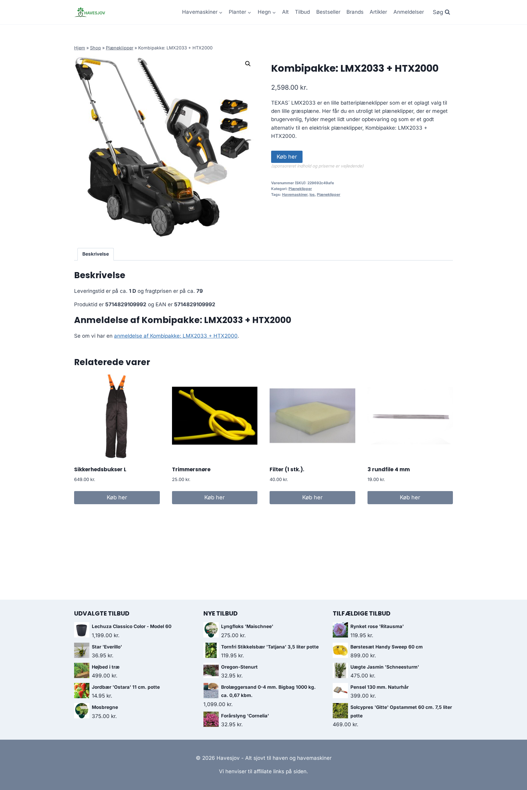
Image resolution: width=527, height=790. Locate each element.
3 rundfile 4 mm (388, 469)
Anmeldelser (408, 12)
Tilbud (302, 12)
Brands (355, 12)
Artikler (378, 12)
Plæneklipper (119, 47)
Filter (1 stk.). (287, 469)
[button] (247, 63)
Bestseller (328, 12)
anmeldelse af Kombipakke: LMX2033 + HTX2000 (176, 336)
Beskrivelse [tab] (95, 254)
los (312, 194)
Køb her (287, 156)
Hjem (79, 47)
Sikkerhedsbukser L (100, 469)
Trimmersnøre (191, 469)
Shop (95, 47)
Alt (285, 12)
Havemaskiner (294, 194)
